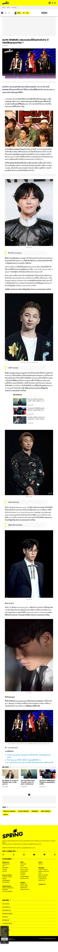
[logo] (5, 3)
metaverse (5, 867)
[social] (3, 855)
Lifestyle (22, 882)
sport (22, 866)
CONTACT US (42, 884)
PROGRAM (41, 868)
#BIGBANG (35, 811)
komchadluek (6, 910)
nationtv (5, 917)
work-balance (24, 889)
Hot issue (14, 7)
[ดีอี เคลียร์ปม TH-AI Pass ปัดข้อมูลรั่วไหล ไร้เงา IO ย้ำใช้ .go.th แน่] (10, 774)
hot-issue (23, 864)
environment (6, 880)
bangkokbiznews (7, 913)
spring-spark (42, 877)
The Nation (5, 904)
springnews (5, 920)
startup (4, 869)
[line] (11, 77)
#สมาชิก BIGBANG (23, 811)
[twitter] (9, 77)
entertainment (24, 877)
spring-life (23, 884)
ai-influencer (42, 879)
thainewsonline (7, 923)
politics (22, 875)
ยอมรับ (4, 939)
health (40, 864)
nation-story (24, 878)
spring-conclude (43, 871)
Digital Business (6, 886)
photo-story (24, 869)
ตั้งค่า (4, 942)
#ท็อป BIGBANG (45, 811)
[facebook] (6, 77)
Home (3, 7)
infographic (24, 871)
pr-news (22, 873)
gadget (4, 871)
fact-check (23, 867)
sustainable (6, 882)
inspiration (23, 888)
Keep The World (6, 875)
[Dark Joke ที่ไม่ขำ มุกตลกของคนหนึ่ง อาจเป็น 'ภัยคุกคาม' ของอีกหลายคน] (28, 774)
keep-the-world (43, 875)
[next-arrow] (55, 767)
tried (40, 873)
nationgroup (6, 907)
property (5, 890)
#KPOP (5, 814)
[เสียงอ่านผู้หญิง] (18, 13)
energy (4, 879)
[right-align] (52, 3)
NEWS (8, 7)
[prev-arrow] (53, 767)
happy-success (43, 869)
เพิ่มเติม (5, 936)
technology (6, 864)
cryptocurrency (7, 891)
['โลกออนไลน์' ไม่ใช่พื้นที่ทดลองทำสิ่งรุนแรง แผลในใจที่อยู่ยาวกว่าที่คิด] (47, 774)
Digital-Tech (5, 862)
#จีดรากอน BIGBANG (9, 811)
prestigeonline (13, 747)
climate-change (7, 877)
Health (40, 862)
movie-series (24, 886)
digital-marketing (8, 888)
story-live (41, 880)
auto (3, 866)
